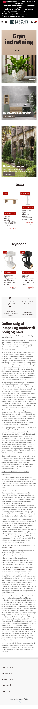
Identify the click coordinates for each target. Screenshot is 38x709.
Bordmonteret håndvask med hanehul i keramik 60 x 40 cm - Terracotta (10, 277)
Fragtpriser (8, 547)
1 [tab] (18, 295)
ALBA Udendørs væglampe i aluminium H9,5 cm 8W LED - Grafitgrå (27, 223)
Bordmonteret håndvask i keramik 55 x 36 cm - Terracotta (27, 276)
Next (36, 271)
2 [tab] (20, 295)
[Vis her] (16, 202)
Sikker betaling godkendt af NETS (14, 16)
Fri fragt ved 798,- (9, 14)
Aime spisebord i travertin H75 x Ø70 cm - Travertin (10, 221)
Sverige (22, 570)
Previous (2, 271)
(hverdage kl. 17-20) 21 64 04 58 (14, 12)
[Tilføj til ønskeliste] (16, 195)
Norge (30, 570)
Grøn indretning (19, 39)
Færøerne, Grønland (12, 570)
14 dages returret (24, 14)
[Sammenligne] (16, 198)
